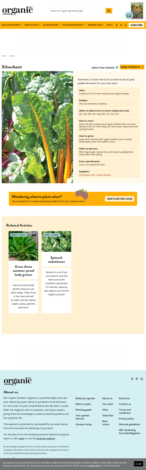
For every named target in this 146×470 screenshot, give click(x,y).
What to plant (32, 25)
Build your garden (11, 25)
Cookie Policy (93, 465)
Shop (109, 25)
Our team (107, 404)
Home (4, 56)
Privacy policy (126, 418)
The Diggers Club (87, 174)
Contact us (125, 404)
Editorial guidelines (129, 424)
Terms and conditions (125, 411)
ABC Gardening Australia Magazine (129, 431)
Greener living (95, 25)
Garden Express (103, 174)
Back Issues (105, 423)
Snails (81, 164)
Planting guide (84, 409)
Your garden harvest (82, 417)
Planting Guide (50, 25)
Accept (138, 463)
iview (21, 438)
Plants (12, 56)
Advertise (124, 398)
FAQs (105, 409)
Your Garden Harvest (72, 25)
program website (46, 438)
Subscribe (136, 25)
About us (107, 398)
